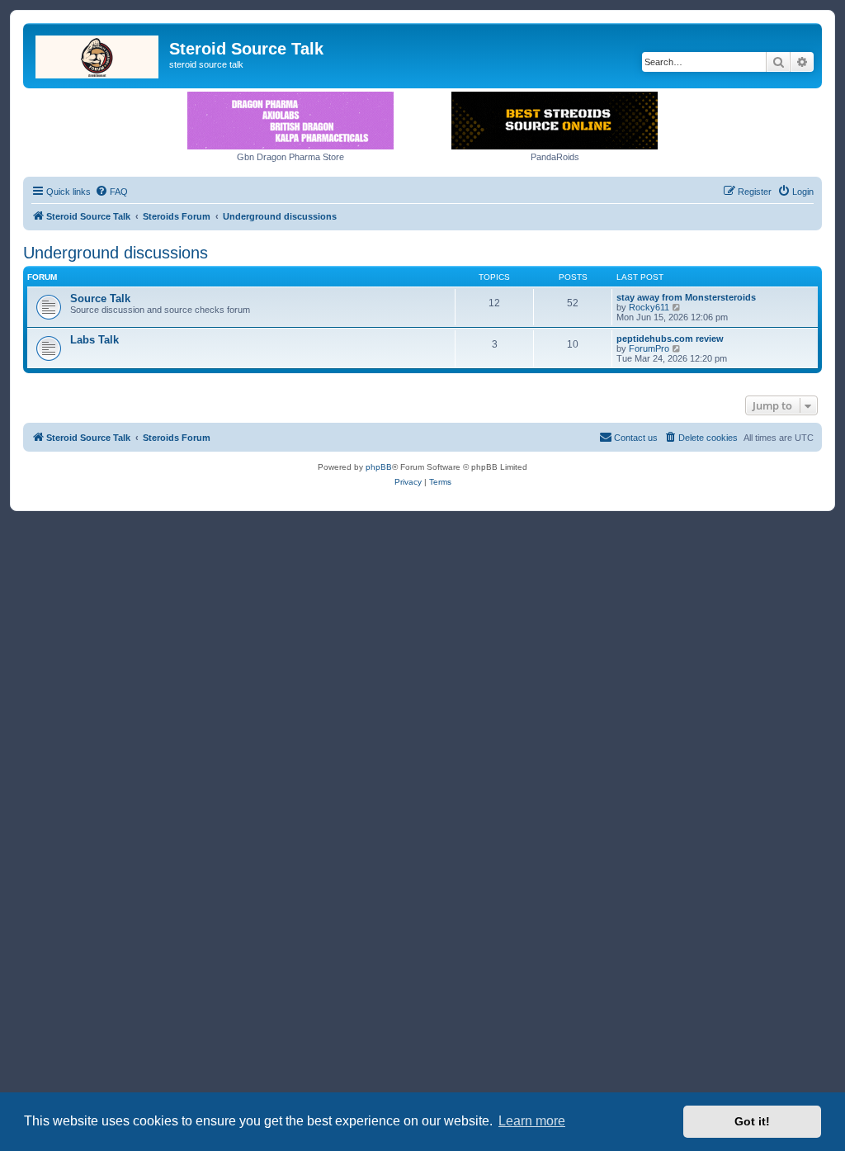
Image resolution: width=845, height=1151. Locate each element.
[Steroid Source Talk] (98, 53)
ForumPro (649, 348)
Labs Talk (94, 340)
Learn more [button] (531, 1121)
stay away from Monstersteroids (686, 297)
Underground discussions (115, 253)
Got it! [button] (752, 1121)
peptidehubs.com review (670, 338)
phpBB (379, 466)
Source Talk (100, 298)
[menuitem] (111, 191)
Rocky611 (649, 307)
